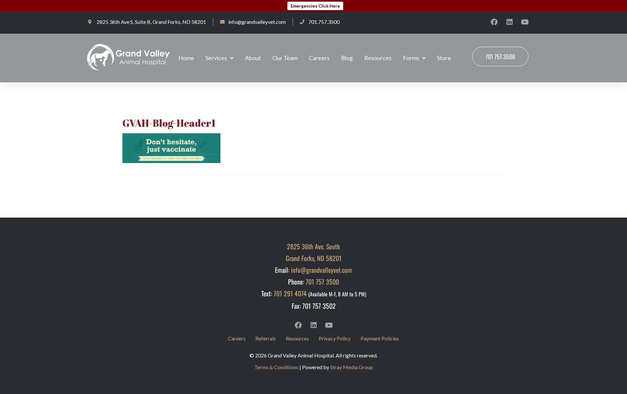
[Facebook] (494, 22)
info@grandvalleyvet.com (321, 270)
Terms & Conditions (276, 367)
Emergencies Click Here (315, 5)
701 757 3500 (322, 282)
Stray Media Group (351, 367)
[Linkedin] (509, 22)
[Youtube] (525, 22)
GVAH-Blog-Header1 (169, 123)
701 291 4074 (290, 293)
